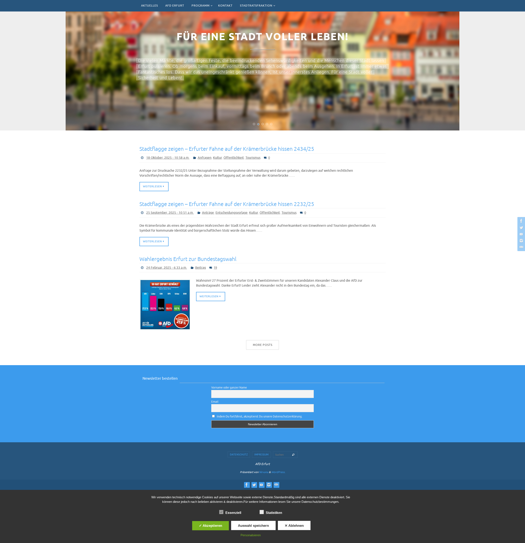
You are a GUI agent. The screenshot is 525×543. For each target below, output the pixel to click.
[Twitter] (520, 227)
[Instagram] (520, 241)
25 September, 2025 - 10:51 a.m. (170, 213)
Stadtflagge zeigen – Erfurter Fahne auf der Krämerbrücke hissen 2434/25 (226, 149)
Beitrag (200, 268)
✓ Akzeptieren (210, 525)
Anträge (208, 213)
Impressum (261, 454)
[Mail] (520, 247)
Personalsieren (251, 535)
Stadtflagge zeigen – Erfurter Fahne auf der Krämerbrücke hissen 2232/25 (226, 204)
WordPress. (278, 472)
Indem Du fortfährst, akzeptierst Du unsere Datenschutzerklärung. (259, 416)
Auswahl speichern (253, 525)
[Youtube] (520, 234)
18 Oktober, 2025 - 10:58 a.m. (167, 158)
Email (214, 402)
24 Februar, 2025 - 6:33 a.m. (166, 268)
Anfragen (204, 158)
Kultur (217, 158)
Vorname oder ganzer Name (229, 387)
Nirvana (263, 472)
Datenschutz (239, 454)
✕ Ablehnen (294, 525)
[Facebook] (520, 221)
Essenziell (233, 512)
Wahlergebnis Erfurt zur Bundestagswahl (187, 259)
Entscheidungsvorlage (232, 213)
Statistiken (274, 512)
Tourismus (252, 158)
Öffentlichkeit (234, 158)
